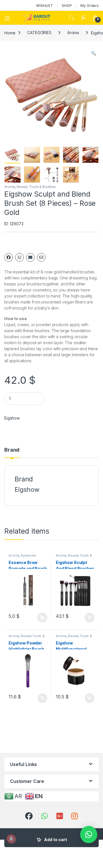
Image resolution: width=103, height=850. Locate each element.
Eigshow (12, 418)
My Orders (89, 5)
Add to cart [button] (89, 617)
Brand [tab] (11, 450)
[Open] (9, 18)
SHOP (67, 5)
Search (71, 18)
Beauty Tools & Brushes (36, 187)
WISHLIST (44, 5)
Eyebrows (28, 555)
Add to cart (55, 839)
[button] (93, 53)
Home (9, 32)
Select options (40, 617)
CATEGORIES (39, 32)
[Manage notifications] (11, 838)
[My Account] (83, 17)
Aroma (73, 32)
